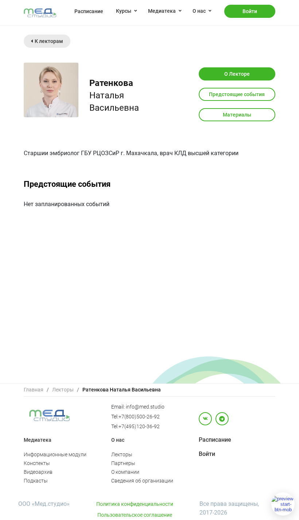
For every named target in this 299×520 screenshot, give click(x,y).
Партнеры (123, 463)
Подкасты (36, 481)
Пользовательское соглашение (134, 515)
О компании (125, 472)
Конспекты (37, 463)
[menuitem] (88, 11)
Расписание (88, 11)
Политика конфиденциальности (134, 504)
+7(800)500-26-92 (139, 416)
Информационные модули (55, 454)
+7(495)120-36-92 (139, 426)
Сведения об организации (142, 481)
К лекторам (49, 41)
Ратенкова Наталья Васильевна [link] (121, 390)
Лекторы (63, 390)
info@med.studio (145, 407)
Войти (249, 11)
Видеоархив (38, 472)
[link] (33, 390)
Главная (33, 390)
